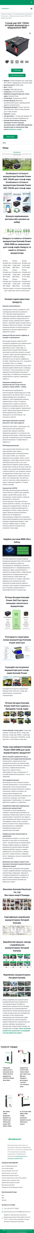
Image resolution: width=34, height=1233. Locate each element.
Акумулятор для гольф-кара (22, 14)
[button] (31, 2)
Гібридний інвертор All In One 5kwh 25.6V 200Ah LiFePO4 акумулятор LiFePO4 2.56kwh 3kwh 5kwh (8, 1074)
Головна (3, 14)
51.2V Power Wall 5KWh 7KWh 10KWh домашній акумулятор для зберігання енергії (25, 1118)
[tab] (17, 143)
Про (3, 1195)
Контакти (4, 1200)
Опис (4, 143)
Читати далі (7, 1085)
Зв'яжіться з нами (14, 129)
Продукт (9, 14)
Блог (3, 1198)
